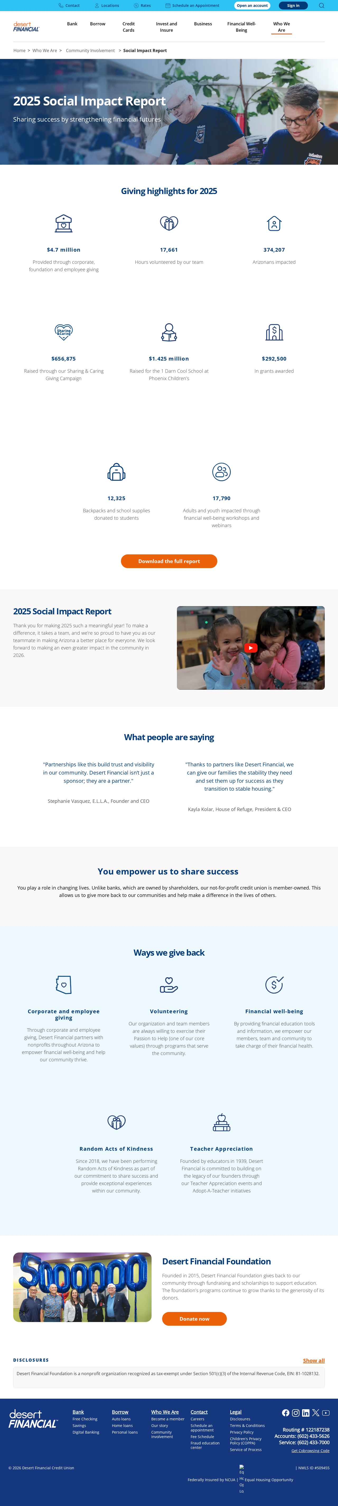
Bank (78, 1412)
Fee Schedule (202, 1436)
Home (19, 50)
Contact (199, 1412)
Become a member (168, 1418)
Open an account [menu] (252, 5)
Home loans (122, 1425)
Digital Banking (86, 1432)
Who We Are (44, 50)
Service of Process (246, 1449)
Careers (197, 1418)
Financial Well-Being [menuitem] (241, 27)
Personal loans (125, 1432)
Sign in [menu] (293, 5)
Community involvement (162, 1434)
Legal (236, 1412)
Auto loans (121, 1418)
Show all (314, 1360)
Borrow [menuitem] (97, 24)
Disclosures (240, 1418)
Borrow (120, 1412)
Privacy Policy (241, 1432)
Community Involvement (90, 50)
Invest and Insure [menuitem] (166, 27)
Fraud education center (205, 1445)
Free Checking (85, 1418)
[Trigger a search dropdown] (321, 5)
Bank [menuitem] (72, 24)
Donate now (194, 1318)
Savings (79, 1425)
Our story (159, 1425)
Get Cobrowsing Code (311, 1450)
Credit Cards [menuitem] (129, 27)
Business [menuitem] (203, 24)
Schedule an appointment (202, 1428)
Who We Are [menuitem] (281, 27)
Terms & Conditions (247, 1425)
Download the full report (169, 561)
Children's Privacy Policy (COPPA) (245, 1441)
